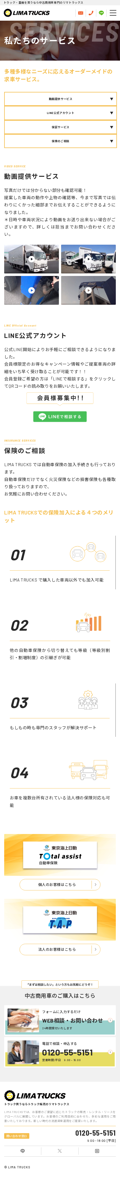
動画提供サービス (61, 99)
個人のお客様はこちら (57, 884)
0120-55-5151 (67, 1052)
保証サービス (60, 127)
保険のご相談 (60, 141)
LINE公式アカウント (61, 113)
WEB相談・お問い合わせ (72, 1020)
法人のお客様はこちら (57, 949)
